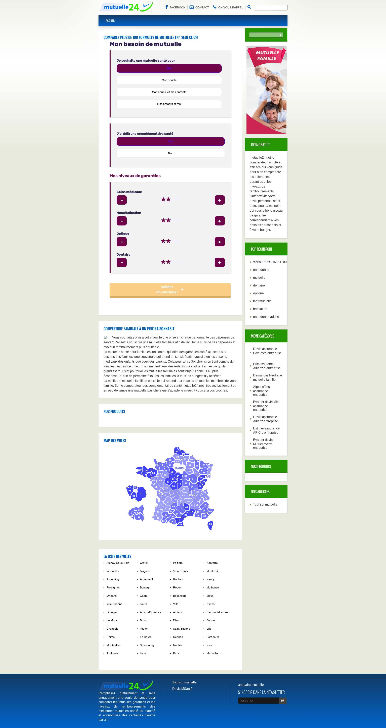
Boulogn (145, 587)
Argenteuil (146, 579)
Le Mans (112, 620)
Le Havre (146, 636)
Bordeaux (212, 636)
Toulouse (112, 653)
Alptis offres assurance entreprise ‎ (261, 390)
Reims (111, 636)
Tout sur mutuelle (265, 504)
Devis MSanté (182, 688)
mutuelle (259, 277)
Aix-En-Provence (150, 612)
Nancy (210, 579)
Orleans (112, 595)
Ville (175, 604)
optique (258, 293)
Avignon (145, 571)
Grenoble (112, 628)
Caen (143, 595)
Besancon (179, 595)
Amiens (178, 612)
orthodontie (261, 269)
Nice (209, 645)
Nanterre (212, 562)
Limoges (112, 612)
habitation (260, 309)
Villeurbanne (114, 604)
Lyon (143, 653)
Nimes (210, 604)
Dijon (176, 620)
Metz (209, 595)
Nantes (177, 645)
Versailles (113, 571)
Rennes (178, 636)
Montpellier (114, 645)
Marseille (212, 653)
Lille (208, 628)
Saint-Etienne (181, 628)
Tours (143, 604)
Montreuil (212, 571)
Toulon (144, 628)
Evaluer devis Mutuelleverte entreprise (263, 443)
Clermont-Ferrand (217, 612)
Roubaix (178, 579)
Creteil (144, 562)
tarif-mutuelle (262, 301)
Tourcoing (113, 579)
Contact (202, 7)
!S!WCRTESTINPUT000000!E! (275, 262)
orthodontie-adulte (266, 316)
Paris (176, 653)
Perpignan (113, 587)
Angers (211, 620)
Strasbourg (147, 645)
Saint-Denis (180, 571)
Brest (143, 620)
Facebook (177, 7)
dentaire (259, 285)
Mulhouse (212, 587)
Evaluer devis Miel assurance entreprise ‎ (266, 405)
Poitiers (178, 562)
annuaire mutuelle (251, 684)
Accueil (110, 20)
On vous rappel (230, 7)
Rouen (177, 587)
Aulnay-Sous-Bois (118, 562)
